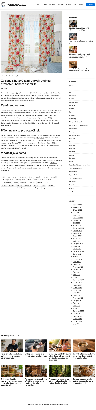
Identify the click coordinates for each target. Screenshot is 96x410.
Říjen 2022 (77, 303)
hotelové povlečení (7, 179)
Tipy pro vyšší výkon (76, 178)
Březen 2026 (77, 210)
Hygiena (72, 105)
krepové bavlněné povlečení (42, 179)
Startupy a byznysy (75, 168)
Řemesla (72, 158)
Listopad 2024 (78, 244)
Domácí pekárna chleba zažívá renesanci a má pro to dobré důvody (83, 381)
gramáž (38, 177)
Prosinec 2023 (78, 267)
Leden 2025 (77, 241)
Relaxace (72, 155)
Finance (72, 99)
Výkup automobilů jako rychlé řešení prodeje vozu (36, 355)
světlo (43, 185)
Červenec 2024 (78, 251)
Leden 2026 (77, 215)
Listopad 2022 (78, 301)
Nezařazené (73, 132)
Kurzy (71, 112)
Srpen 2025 (77, 225)
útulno (11, 188)
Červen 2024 (77, 254)
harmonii (45, 177)
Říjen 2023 (77, 272)
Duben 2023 (77, 288)
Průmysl (72, 148)
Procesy (72, 145)
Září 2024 (76, 246)
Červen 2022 (77, 313)
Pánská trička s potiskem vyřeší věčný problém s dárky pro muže (79, 29)
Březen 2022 (77, 321)
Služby (71, 162)
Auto (70, 89)
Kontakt (90, 4)
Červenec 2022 (78, 311)
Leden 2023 (77, 295)
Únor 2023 (77, 293)
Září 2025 (76, 223)
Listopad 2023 (78, 269)
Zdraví (71, 191)
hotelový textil (38, 158)
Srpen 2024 (77, 249)
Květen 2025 (77, 233)
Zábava (71, 188)
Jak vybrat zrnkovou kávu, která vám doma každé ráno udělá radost (81, 70)
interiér (29, 179)
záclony (29, 110)
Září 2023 (76, 275)
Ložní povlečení (40, 140)
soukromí (36, 185)
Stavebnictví (73, 172)
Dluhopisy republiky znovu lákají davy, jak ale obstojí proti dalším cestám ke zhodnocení (79, 56)
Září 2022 (76, 306)
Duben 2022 (77, 319)
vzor (29, 188)
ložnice (16, 182)
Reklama (72, 152)
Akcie (71, 85)
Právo (71, 142)
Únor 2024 (77, 262)
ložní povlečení (6, 182)
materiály (23, 182)
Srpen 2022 (77, 308)
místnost (39, 182)
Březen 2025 (77, 238)
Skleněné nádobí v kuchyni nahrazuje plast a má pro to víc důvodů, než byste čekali (11, 382)
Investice (72, 109)
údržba (4, 188)
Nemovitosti (73, 128)
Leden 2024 (77, 264)
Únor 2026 (77, 212)
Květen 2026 (77, 207)
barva (14, 177)
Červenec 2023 (78, 280)
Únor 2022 (77, 324)
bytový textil (40, 138)
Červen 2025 (77, 231)
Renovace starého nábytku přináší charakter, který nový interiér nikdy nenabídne (36, 382)
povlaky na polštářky (8, 185)
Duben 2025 (77, 236)
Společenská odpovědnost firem (80, 165)
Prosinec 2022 (78, 298)
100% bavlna (6, 177)
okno (46, 182)
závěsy (25, 123)
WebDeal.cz (16, 4)
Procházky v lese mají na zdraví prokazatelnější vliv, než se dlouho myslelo (60, 381)
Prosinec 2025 (78, 218)
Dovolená (72, 95)
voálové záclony (20, 188)
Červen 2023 (77, 282)
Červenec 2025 (78, 228)
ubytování (51, 185)
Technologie (73, 175)
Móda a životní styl (75, 122)
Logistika (72, 115)
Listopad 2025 (78, 220)
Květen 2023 (77, 285)
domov (31, 177)
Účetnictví (72, 185)
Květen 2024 (77, 256)
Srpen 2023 (77, 277)
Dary (70, 92)
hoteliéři (53, 177)
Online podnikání (74, 135)
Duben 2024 (77, 259)
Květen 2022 (77, 316)
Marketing (72, 119)
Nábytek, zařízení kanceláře (10, 76)
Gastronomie (73, 102)
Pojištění (72, 138)
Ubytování (72, 181)
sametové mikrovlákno (24, 185)
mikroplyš (32, 182)
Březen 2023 (77, 290)
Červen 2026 (77, 205)
